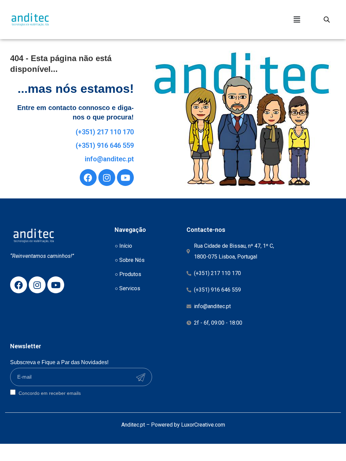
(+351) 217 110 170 (105, 132)
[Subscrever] (140, 377)
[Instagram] (106, 177)
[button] (296, 19)
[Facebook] (88, 177)
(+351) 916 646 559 (105, 145)
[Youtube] (125, 177)
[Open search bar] (326, 20)
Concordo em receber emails (49, 393)
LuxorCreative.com (203, 425)
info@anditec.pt (109, 159)
